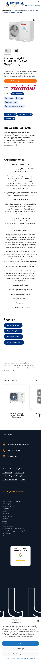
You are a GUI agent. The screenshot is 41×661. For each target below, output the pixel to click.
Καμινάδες (5, 514)
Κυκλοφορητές (7, 516)
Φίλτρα (4, 523)
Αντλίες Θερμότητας (8, 506)
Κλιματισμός (6, 509)
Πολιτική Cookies (11, 658)
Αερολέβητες (6, 504)
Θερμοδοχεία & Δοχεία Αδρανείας (13, 528)
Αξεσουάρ (5, 536)
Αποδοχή (20, 643)
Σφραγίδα (32, 658)
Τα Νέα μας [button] (7, 476)
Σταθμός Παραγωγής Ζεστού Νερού (13, 531)
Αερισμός (5, 521)
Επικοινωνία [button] (7, 472)
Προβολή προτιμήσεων (20, 654)
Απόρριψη (20, 649)
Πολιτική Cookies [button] (20, 476)
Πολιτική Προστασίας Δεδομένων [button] (14, 469)
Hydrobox (5, 518)
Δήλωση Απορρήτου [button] (9, 479)
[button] (38, 621)
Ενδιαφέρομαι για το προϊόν (20, 81)
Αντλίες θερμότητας (20, 10)
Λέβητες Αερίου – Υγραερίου (11, 501)
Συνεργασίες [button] (19, 472)
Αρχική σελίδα (6, 10)
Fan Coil (4, 511)
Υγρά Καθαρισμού (8, 526)
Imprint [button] (22, 479)
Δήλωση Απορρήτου (22, 658)
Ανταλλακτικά (6, 533)
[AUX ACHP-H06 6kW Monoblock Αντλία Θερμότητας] (16, 397)
